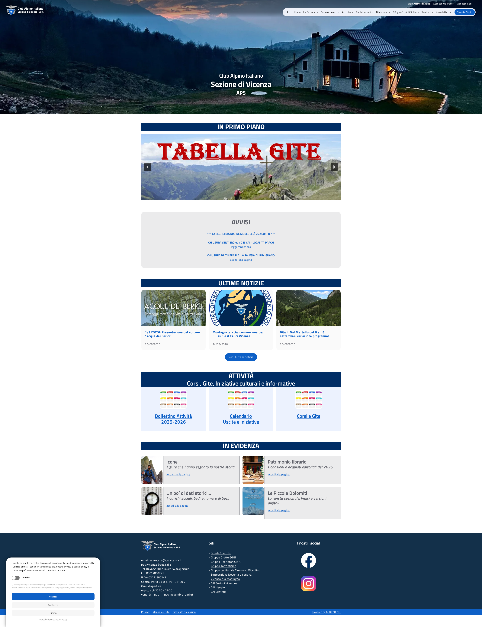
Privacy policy (53, 619)
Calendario (241, 416)
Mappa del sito (161, 612)
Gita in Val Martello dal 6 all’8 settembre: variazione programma (305, 334)
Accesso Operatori (444, 3)
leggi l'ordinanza (241, 247)
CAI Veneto (218, 587)
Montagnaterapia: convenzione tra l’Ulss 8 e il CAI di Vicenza (238, 334)
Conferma (53, 605)
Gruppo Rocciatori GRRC (226, 562)
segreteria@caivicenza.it (166, 560)
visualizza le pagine (178, 474)
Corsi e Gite (308, 416)
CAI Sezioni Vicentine (224, 583)
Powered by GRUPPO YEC (326, 612)
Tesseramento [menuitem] (329, 12)
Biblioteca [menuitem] (382, 12)
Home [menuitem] (297, 12)
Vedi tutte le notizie (241, 357)
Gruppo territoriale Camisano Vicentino (235, 570)
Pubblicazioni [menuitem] (363, 12)
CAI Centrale (219, 592)
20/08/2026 (287, 344)
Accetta (53, 596)
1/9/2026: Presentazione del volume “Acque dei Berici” (172, 334)
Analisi (26, 577)
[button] (287, 12)
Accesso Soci (464, 3)
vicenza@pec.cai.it (159, 564)
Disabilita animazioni (185, 612)
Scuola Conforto (221, 553)
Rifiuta (53, 613)
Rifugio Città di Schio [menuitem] (404, 12)
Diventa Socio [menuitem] (464, 12)
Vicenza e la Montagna (225, 579)
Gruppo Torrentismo (223, 566)
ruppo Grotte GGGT (224, 557)
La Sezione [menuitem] (309, 12)
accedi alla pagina (241, 259)
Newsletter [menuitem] (442, 12)
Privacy (145, 612)
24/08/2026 (220, 344)
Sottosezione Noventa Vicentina (231, 574)
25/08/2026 (152, 344)
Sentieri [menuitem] (426, 12)
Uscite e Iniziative (241, 421)
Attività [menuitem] (346, 12)
